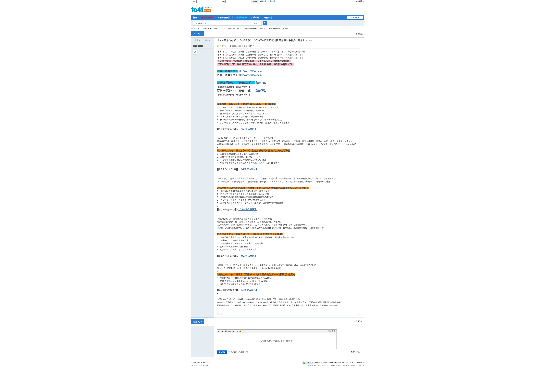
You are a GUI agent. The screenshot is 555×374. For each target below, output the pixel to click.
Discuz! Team (204, 365)
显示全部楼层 (249, 46)
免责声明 (268, 17)
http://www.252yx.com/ (250, 71)
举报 (358, 314)
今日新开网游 (224, 17)
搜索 (256, 23)
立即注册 (289, 341)
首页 (195, 17)
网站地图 (360, 362)
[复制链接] (309, 41)
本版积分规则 (356, 352)
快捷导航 (354, 18)
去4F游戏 (192, 29)
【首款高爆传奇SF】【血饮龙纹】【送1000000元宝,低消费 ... (266, 29)
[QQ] (307, 362)
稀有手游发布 (241, 17)
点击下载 (260, 82)
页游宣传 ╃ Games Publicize (213, 29)
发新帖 (196, 33)
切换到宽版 (360, 1)
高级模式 (331, 331)
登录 (282, 341)
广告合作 (255, 17)
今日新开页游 (207, 17)
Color (222, 331)
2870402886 (198, 46)
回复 (222, 314)
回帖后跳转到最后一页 (239, 352)
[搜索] (265, 23)
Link (229, 331)
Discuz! (204, 362)
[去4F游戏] (201, 9)
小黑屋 (325, 362)
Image (225, 331)
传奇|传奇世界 (233, 29)
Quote (233, 331)
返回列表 (359, 34)
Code (236, 331)
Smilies (240, 331)
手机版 (318, 362)
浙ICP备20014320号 (346, 362)
